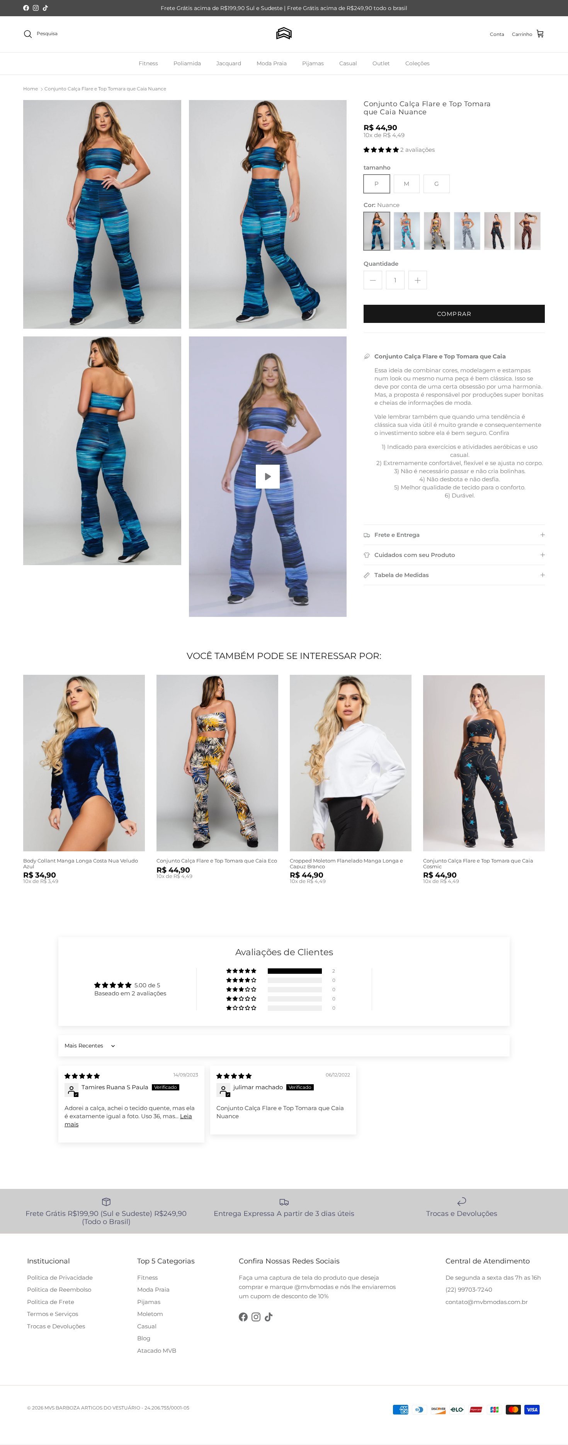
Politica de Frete (50, 1302)
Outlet (381, 62)
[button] (382, 149)
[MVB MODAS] (284, 34)
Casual (348, 62)
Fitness (148, 62)
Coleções (417, 62)
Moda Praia (272, 62)
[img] (82, 1076)
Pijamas (313, 62)
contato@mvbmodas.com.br (487, 1302)
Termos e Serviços (52, 1314)
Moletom (150, 1314)
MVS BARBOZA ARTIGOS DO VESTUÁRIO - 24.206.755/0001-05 (116, 1408)
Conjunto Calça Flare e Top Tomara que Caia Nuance (105, 89)
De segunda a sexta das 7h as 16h (493, 1277)
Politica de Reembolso (59, 1289)
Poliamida (187, 62)
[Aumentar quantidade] (417, 280)
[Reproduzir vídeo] (268, 477)
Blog (143, 1338)
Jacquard (228, 62)
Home (30, 89)
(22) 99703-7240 (469, 1289)
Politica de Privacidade (60, 1277)
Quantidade (381, 264)
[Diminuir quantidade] (373, 280)
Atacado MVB (156, 1350)
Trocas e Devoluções (56, 1326)
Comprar (454, 314)
